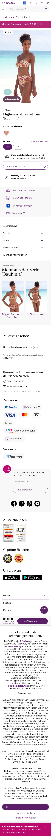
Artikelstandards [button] (11, 247)
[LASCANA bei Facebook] (14, 504)
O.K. (7, 806)
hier (16, 683)
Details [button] (6, 233)
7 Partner (25, 641)
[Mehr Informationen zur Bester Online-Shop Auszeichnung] (8, 533)
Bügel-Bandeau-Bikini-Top (13, 316)
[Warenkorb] (48, 3)
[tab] (6, 133)
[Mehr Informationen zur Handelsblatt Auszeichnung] (21, 533)
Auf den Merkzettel (16, 166)
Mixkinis (9, 17)
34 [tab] (8, 146)
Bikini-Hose (36, 314)
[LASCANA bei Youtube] (37, 504)
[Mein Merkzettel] (42, 3)
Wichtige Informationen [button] (15, 254)
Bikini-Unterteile (23, 17)
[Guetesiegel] (18, 558)
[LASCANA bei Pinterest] (29, 504)
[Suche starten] (45, 9)
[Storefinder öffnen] (30, 3)
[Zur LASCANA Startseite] (8, 3)
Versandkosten (8, 623)
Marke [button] (6, 240)
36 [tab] (17, 146)
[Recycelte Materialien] (8, 92)
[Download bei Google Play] (32, 577)
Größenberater (40, 141)
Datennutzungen (14, 646)
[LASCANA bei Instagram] (22, 504)
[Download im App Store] (11, 577)
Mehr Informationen (26, 818)
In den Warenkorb (29, 621)
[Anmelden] (36, 3)
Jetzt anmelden (24, 489)
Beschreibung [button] (10, 225)
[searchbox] (24, 9)
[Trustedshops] (7, 558)
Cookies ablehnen (18, 686)
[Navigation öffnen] (3, 9)
